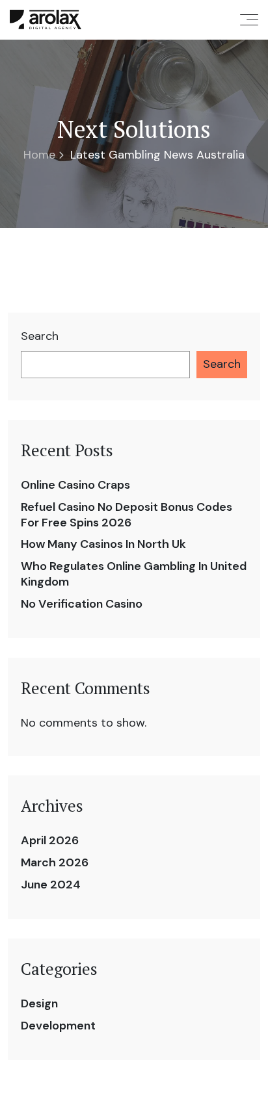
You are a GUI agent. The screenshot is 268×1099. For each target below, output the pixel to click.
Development (58, 1025)
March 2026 (54, 862)
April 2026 (50, 840)
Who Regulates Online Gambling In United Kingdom (134, 573)
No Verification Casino (81, 604)
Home (39, 154)
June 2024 (51, 884)
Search (40, 336)
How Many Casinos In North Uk (103, 544)
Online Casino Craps (75, 485)
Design (39, 1003)
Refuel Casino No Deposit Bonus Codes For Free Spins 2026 (126, 514)
